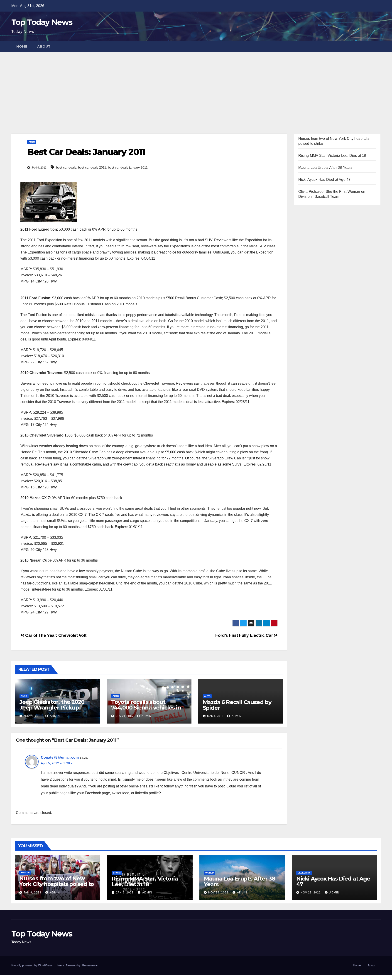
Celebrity (304, 872)
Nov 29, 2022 (218, 892)
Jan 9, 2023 (32, 892)
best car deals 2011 (92, 167)
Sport (117, 872)
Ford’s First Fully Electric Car (244, 635)
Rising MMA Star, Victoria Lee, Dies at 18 (332, 155)
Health (25, 872)
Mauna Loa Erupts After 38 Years (325, 167)
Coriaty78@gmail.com (60, 757)
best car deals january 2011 (128, 167)
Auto (32, 142)
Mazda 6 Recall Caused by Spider (237, 705)
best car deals (66, 167)
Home (21, 46)
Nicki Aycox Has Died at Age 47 (324, 179)
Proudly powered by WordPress (32, 965)
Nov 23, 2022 (311, 892)
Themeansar (89, 965)
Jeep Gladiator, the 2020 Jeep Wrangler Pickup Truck (52, 708)
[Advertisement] (196, 86)
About (44, 46)
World (209, 872)
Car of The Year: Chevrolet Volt (55, 635)
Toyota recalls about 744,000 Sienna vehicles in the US (146, 708)
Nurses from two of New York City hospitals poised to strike (56, 884)
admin (54, 716)
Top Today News (41, 22)
